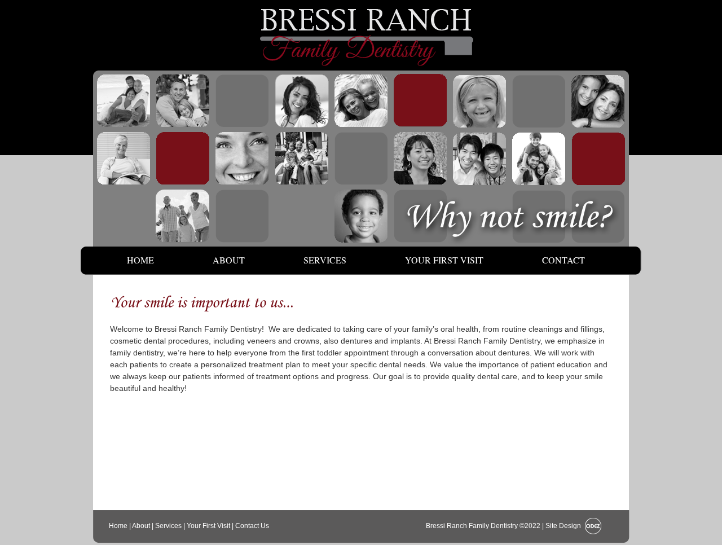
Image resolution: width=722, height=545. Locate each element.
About (229, 260)
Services (324, 260)
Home (140, 260)
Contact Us (252, 526)
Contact (563, 260)
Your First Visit (444, 260)
